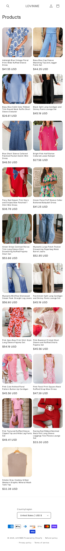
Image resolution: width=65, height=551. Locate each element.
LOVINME (19, 538)
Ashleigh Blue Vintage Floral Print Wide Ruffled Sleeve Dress (15, 62)
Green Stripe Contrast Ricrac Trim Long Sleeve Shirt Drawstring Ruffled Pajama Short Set (16, 250)
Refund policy (51, 538)
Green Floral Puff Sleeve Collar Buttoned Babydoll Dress (47, 201)
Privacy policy (25, 543)
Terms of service (41, 543)
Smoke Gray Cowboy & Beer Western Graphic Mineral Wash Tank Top (16, 482)
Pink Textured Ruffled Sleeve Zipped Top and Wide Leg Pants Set (17, 433)
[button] (8, 6)
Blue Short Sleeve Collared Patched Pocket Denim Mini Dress (15, 155)
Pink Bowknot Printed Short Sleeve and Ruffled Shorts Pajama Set (46, 342)
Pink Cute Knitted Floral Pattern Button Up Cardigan (15, 388)
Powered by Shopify (33, 538)
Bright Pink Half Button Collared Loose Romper (44, 154)
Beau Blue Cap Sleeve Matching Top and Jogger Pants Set (45, 62)
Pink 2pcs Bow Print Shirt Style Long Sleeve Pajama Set (17, 341)
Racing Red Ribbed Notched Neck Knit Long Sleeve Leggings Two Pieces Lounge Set (46, 434)
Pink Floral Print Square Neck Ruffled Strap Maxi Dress (47, 388)
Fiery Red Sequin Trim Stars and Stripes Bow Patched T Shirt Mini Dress (15, 202)
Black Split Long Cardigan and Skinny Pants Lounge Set (47, 108)
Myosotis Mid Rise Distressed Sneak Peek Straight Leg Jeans (17, 297)
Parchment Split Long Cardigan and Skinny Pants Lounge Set (47, 297)
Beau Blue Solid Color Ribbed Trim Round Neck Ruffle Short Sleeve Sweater (16, 109)
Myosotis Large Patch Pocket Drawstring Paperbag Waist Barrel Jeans (47, 249)
